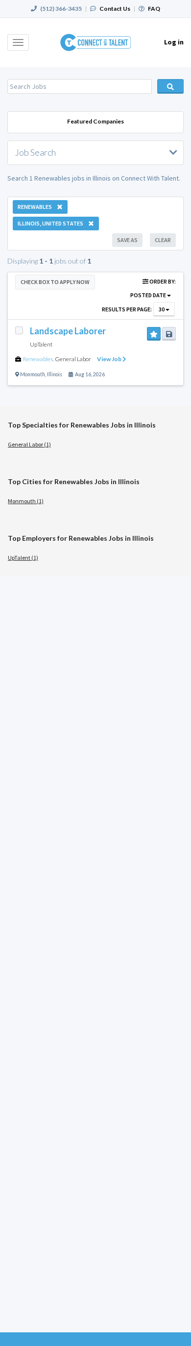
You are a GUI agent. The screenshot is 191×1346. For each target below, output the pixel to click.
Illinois (54, 374)
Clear (163, 240)
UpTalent (41, 344)
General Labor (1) (29, 444)
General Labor (73, 359)
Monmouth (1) (26, 501)
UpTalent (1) (23, 557)
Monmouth (32, 374)
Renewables (38, 359)
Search (170, 86)
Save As (127, 240)
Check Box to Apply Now (55, 282)
